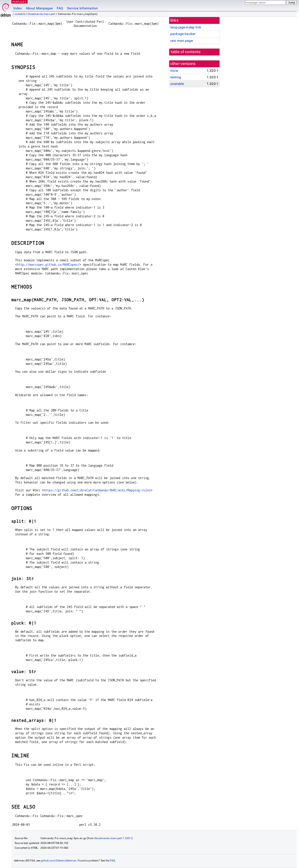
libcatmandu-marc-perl (41, 14)
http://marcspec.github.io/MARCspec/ (48, 264)
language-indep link (185, 27)
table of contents (186, 52)
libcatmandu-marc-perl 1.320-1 (113, 838)
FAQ (60, 8)
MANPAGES (19, 1)
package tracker (182, 34)
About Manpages (39, 8)
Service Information (82, 8)
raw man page (181, 41)
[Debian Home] (5, 9)
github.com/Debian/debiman (58, 860)
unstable (20, 14)
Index (17, 8)
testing (175, 77)
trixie (174, 71)
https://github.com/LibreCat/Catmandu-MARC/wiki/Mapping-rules (97, 490)
